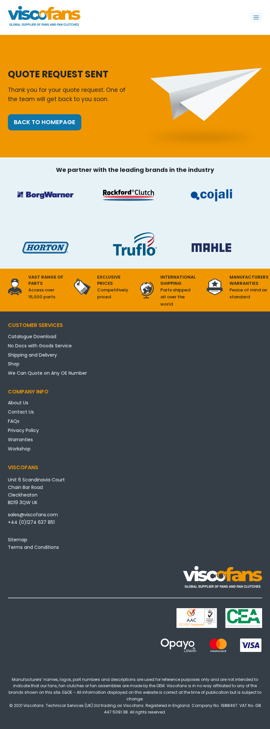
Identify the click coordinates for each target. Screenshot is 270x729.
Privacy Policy (23, 430)
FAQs (13, 421)
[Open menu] (256, 17)
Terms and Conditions (33, 547)
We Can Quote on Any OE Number (47, 373)
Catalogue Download (32, 336)
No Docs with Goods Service (40, 345)
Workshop (19, 449)
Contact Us (21, 412)
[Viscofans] (44, 16)
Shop (13, 364)
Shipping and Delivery (32, 355)
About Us (18, 402)
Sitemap (17, 539)
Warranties (20, 439)
